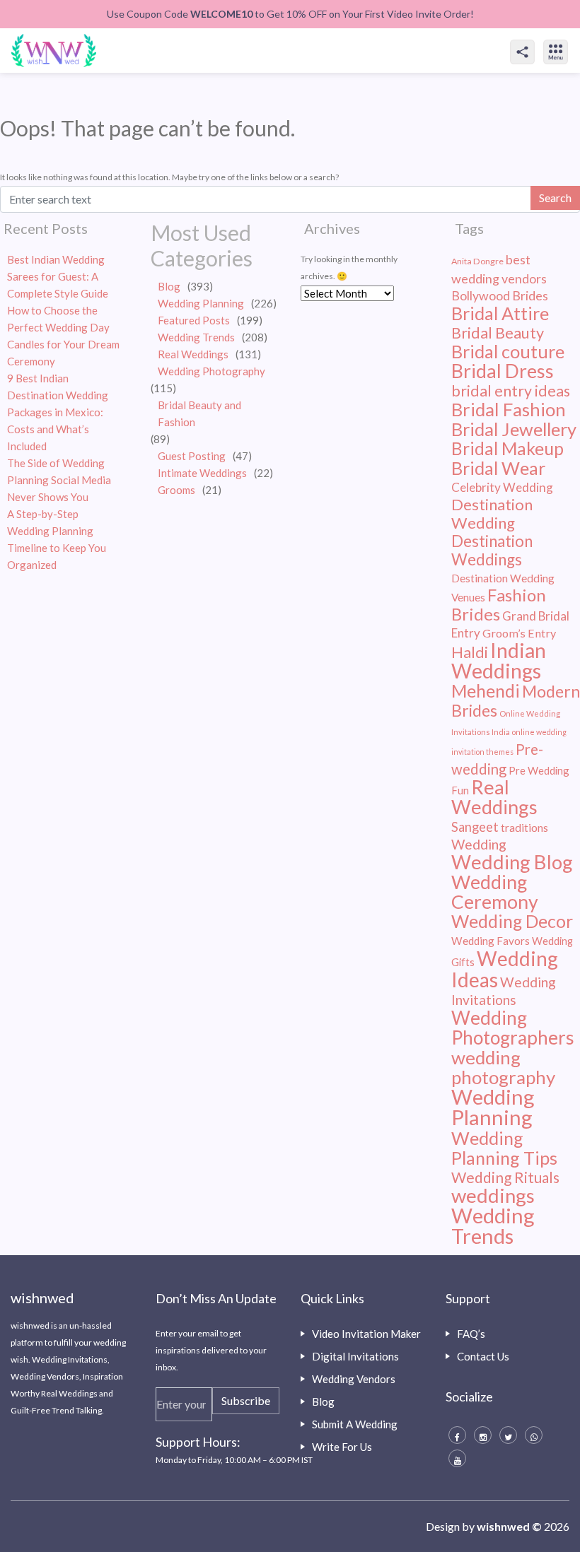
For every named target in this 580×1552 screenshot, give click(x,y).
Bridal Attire (500, 313)
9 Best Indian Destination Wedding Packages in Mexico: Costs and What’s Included (57, 412)
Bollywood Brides (499, 295)
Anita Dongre (477, 261)
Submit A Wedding (355, 1424)
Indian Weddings (498, 660)
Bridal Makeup (507, 448)
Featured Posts (194, 320)
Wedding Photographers (512, 1027)
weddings (493, 1195)
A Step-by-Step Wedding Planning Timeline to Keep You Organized (56, 539)
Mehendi (485, 691)
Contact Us (483, 1356)
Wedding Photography (211, 371)
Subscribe (245, 1400)
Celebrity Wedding (502, 487)
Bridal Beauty (497, 333)
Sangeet (475, 827)
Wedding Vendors (353, 1378)
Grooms (176, 489)
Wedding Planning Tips (504, 1147)
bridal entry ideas (510, 391)
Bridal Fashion (508, 409)
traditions (524, 827)
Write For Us (342, 1446)
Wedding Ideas (504, 969)
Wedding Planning (201, 303)
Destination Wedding (492, 513)
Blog (169, 286)
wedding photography (503, 1067)
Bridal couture (507, 351)
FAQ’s (471, 1333)
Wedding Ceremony (494, 892)
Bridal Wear (498, 467)
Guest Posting (192, 455)
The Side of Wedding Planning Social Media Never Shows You (59, 480)
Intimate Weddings (202, 472)
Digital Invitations (355, 1356)
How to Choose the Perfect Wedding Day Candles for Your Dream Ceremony (63, 336)
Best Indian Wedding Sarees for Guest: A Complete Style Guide (57, 276)
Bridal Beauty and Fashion (199, 413)
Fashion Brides (498, 604)
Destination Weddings (492, 550)
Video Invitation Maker (366, 1333)
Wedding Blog (512, 862)
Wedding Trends (196, 337)
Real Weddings (193, 354)
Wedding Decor (512, 921)
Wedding (478, 844)
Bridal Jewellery (513, 429)
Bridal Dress (502, 370)
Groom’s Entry (519, 633)
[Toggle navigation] (571, 39)
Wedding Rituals (505, 1177)
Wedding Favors (490, 940)
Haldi (469, 652)
